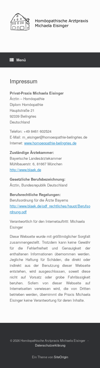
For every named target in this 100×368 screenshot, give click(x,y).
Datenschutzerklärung (50, 345)
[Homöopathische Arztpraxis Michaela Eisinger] (50, 22)
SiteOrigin (61, 357)
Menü (21, 59)
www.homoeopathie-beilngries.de (50, 143)
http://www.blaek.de (25, 169)
